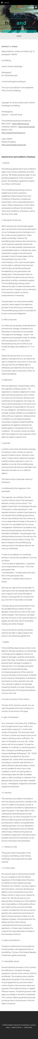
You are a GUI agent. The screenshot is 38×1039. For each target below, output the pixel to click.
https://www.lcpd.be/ (26, 127)
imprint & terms (16, 1027)
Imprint (6, 2)
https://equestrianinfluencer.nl (13, 133)
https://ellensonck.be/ (20, 124)
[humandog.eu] (19, 18)
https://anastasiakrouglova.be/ (14, 145)
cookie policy (28, 1027)
